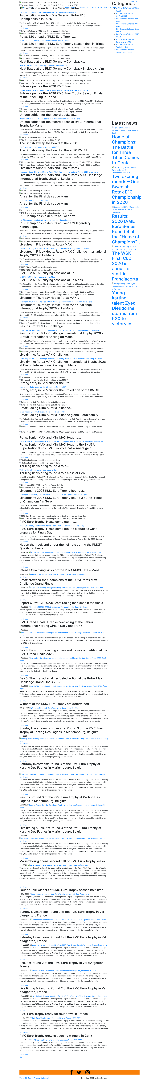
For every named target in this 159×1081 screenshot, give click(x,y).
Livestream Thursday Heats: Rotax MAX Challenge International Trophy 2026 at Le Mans (55, 302)
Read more (23, 28)
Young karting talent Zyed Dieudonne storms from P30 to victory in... (124, 308)
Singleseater (124, 52)
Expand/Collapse (127, 13)
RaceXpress (132, 7)
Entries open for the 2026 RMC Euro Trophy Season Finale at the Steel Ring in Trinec (54, 90)
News (73, 7)
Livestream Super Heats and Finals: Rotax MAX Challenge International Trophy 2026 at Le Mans (58, 172)
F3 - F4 (113, 7)
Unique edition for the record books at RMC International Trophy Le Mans (49, 119)
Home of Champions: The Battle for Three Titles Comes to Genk (125, 149)
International (124, 42)
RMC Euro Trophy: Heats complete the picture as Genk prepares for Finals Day (51, 526)
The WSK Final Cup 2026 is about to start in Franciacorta (125, 266)
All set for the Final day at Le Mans (33, 200)
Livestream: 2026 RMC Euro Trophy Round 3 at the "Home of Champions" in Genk (53, 495)
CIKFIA (122, 16)
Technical (122, 7)
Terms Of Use (25, 1078)
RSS (118, 13)
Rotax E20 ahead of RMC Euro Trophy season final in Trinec (44, 41)
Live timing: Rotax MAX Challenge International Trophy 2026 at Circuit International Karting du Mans (60, 359)
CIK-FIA (82, 7)
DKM (94, 7)
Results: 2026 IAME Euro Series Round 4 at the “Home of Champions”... (126, 229)
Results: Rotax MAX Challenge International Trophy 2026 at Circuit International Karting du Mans (59, 330)
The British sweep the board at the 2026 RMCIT (39, 147)
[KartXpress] (27, 7)
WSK (89, 7)
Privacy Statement (41, 1078)
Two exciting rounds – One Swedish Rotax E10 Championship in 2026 (47, 12)
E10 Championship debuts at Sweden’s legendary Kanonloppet (45, 220)
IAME (106, 7)
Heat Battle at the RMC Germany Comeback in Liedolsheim (43, 65)
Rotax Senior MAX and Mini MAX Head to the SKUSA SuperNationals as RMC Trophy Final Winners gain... (62, 441)
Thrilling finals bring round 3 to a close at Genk (38, 470)
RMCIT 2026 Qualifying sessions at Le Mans (37, 277)
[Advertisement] (128, 87)
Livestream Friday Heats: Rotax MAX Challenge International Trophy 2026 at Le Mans (54, 248)
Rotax (100, 7)
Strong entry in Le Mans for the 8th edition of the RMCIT (42, 387)
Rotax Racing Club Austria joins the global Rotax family (42, 412)
